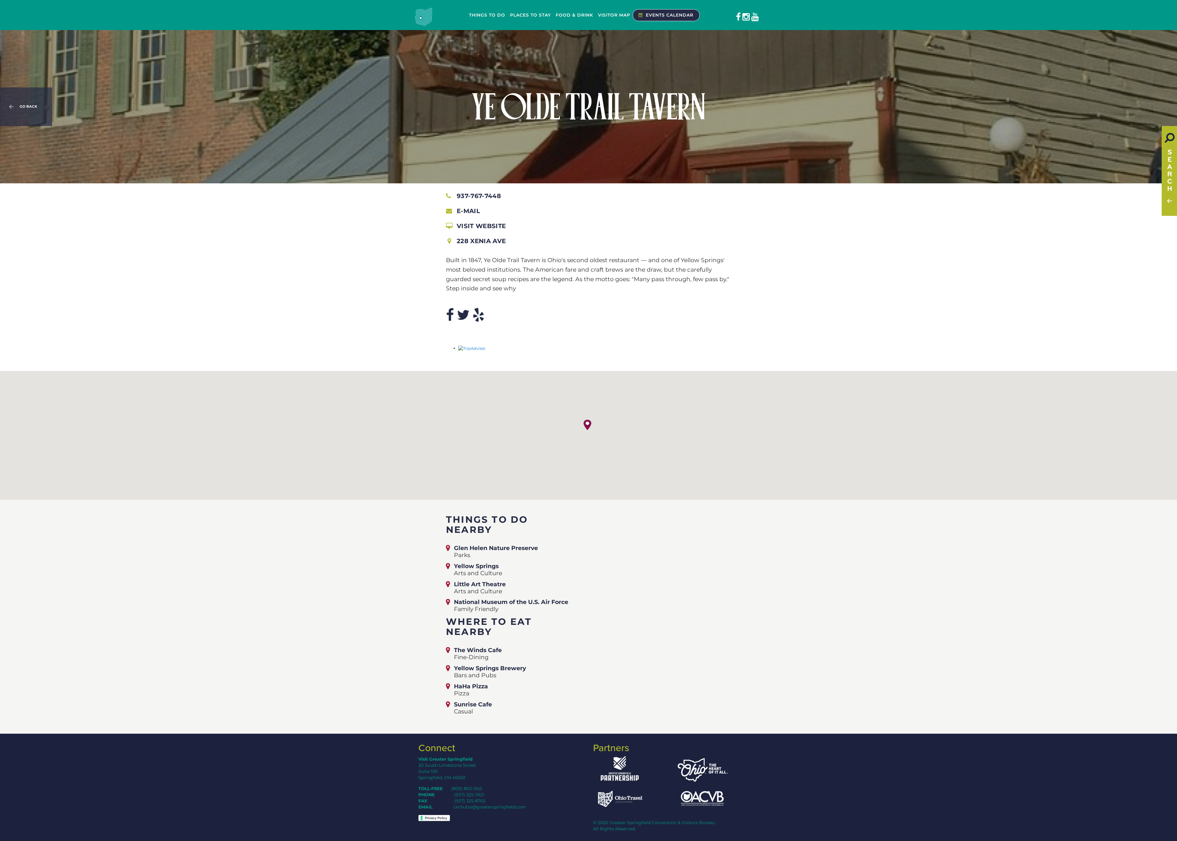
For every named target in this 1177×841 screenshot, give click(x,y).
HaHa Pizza (471, 686)
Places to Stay (530, 15)
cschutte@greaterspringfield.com (489, 807)
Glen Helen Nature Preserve (496, 548)
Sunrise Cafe (473, 704)
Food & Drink (574, 15)
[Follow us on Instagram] (746, 16)
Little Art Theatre (480, 584)
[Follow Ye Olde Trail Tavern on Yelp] (478, 315)
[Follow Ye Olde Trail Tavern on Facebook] (450, 315)
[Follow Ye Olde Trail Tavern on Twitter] (463, 315)
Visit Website (481, 226)
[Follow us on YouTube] (755, 16)
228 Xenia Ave (481, 241)
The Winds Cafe (478, 650)
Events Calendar (669, 15)
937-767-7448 (479, 196)
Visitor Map (614, 15)
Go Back (28, 107)
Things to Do (487, 15)
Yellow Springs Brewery (490, 668)
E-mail (468, 211)
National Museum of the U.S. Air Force (511, 602)
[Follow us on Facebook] (738, 16)
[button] (587, 425)
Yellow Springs (476, 566)
